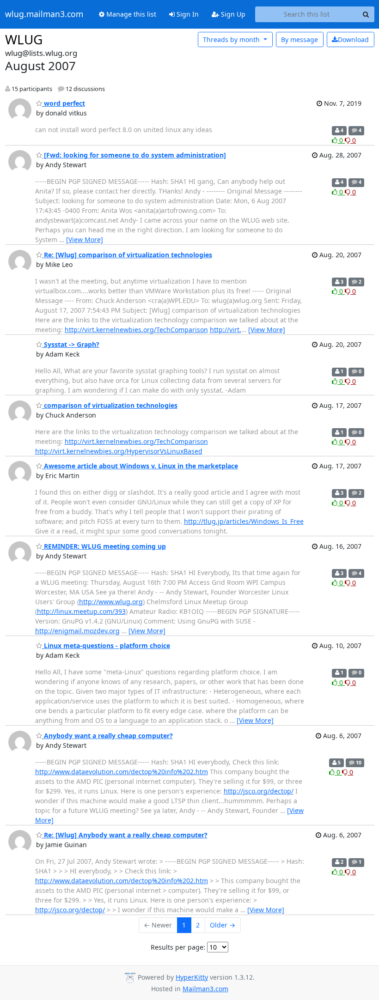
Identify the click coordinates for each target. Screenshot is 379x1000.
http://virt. (225, 329)
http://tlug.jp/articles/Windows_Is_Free (244, 521)
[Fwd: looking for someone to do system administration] (134, 155)
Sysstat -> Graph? (70, 344)
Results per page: (178, 947)
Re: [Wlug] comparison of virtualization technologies (127, 254)
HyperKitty (192, 977)
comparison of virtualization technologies (109, 405)
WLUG (24, 39)
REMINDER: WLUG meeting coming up (104, 546)
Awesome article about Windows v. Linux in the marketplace (140, 465)
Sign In (187, 14)
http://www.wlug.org (111, 601)
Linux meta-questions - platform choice (106, 645)
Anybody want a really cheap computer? (107, 735)
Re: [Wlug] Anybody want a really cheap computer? (125, 834)
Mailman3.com (205, 988)
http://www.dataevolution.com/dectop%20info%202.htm (121, 771)
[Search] (366, 14)
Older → (222, 925)
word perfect (63, 103)
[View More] (84, 239)
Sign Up (232, 14)
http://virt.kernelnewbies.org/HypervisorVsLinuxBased (118, 451)
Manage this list (130, 14)
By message (299, 39)
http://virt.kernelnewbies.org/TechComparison (136, 329)
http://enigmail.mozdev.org (77, 630)
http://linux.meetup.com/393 (81, 611)
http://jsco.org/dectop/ (258, 791)
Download (353, 39)
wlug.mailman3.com (44, 14)
